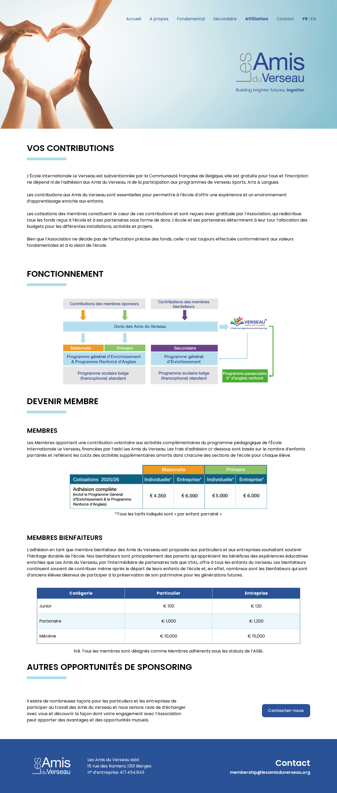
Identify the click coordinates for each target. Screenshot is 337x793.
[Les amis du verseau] (271, 72)
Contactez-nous (286, 710)
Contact (285, 19)
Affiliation (256, 19)
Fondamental (191, 19)
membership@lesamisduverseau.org (270, 772)
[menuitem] (305, 19)
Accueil (133, 19)
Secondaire (225, 19)
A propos (159, 19)
